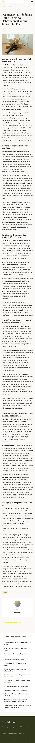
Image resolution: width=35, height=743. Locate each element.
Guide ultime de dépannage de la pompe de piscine (17, 649)
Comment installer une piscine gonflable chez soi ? (17, 655)
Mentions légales (12, 733)
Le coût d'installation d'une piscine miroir (16, 686)
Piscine (9, 6)
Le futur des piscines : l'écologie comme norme (15, 664)
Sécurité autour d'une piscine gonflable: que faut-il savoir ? (17, 675)
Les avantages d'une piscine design (14, 659)
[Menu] (31, 1)
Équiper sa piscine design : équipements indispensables (16, 670)
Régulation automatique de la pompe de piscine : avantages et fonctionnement (15, 700)
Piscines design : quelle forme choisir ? (15, 690)
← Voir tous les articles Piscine (11, 622)
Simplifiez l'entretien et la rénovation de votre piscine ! (17, 643)
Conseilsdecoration (10, 722)
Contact (21, 733)
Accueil (4, 6)
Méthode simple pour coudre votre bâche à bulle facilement (16, 695)
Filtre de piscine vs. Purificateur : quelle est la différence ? (17, 681)
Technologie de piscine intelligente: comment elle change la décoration (17, 706)
